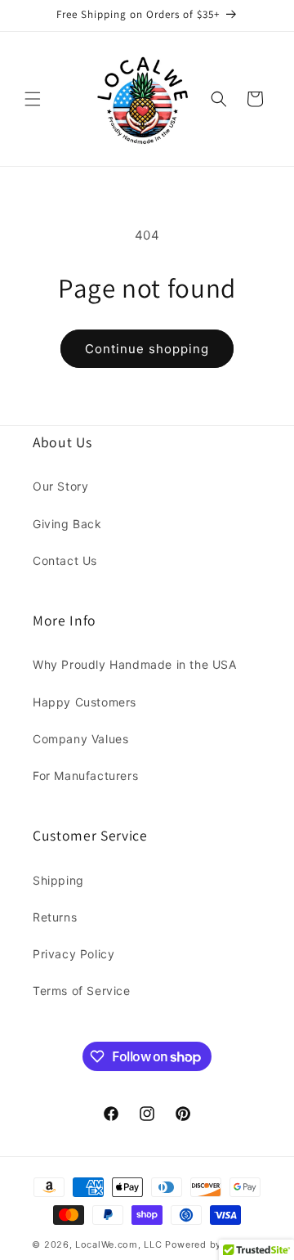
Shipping (58, 880)
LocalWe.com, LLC (118, 1244)
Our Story (60, 486)
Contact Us (65, 560)
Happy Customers (84, 702)
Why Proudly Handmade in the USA (135, 664)
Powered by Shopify (213, 1244)
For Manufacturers (85, 775)
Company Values (80, 739)
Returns (55, 917)
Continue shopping (147, 348)
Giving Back (67, 524)
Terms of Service (82, 991)
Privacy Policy (73, 954)
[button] (33, 99)
